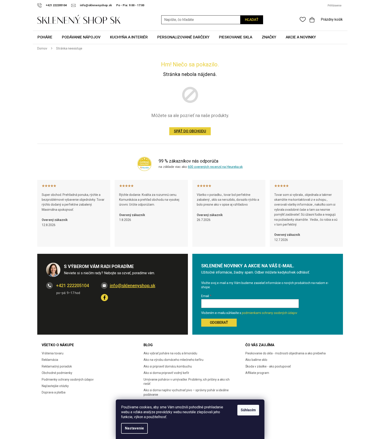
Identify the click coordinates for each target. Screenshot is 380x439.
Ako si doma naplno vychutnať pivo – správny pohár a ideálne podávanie (186, 392)
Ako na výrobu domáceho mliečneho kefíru (173, 360)
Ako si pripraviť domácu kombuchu (168, 366)
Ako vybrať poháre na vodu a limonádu (170, 353)
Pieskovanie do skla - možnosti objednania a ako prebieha (285, 353)
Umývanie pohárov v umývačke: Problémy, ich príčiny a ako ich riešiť (187, 381)
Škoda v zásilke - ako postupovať (268, 366)
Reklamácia (50, 360)
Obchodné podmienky (57, 373)
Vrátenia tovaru (52, 353)
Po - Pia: (122, 5)
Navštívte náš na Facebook (104, 297)
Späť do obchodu (190, 131)
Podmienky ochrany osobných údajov (68, 379)
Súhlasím (248, 410)
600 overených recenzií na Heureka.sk (215, 167)
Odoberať (219, 322)
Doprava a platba (53, 392)
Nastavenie (134, 428)
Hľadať (251, 20)
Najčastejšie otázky (55, 386)
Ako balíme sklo (256, 360)
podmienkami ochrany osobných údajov (269, 313)
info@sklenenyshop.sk (132, 285)
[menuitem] (45, 37)
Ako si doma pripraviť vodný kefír (166, 373)
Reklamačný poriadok (57, 366)
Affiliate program (257, 373)
